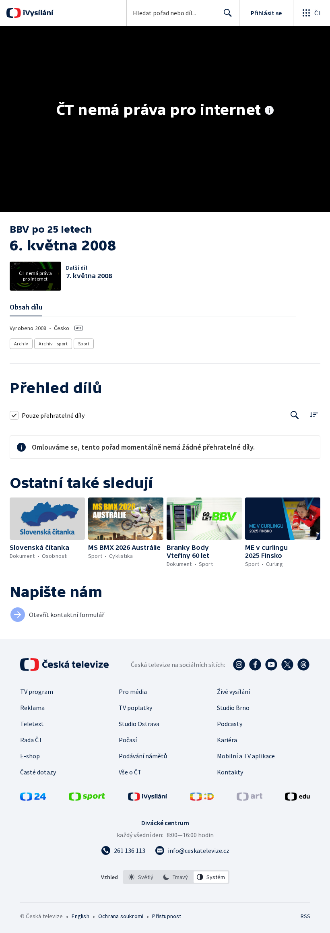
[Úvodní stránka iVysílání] (37, 13)
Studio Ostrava (139, 724)
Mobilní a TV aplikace (246, 756)
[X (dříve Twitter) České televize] (287, 664)
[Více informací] (269, 111)
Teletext (32, 724)
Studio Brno (233, 708)
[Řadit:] (313, 414)
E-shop (30, 756)
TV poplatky (135, 708)
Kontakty (230, 772)
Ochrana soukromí (120, 916)
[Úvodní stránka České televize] (65, 664)
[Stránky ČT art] (249, 798)
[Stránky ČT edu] (297, 798)
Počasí (128, 740)
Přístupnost (166, 916)
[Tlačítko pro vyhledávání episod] (294, 415)
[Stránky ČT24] (33, 798)
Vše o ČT (130, 772)
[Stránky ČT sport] (87, 798)
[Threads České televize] (303, 664)
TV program (36, 691)
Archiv (21, 344)
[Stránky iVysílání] (147, 798)
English (80, 916)
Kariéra (227, 740)
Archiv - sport (53, 344)
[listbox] (176, 877)
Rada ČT (31, 740)
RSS (305, 916)
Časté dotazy (38, 772)
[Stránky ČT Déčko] (202, 798)
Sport (83, 344)
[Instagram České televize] (239, 664)
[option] (141, 877)
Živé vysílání (233, 691)
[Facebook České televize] (255, 664)
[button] (47, 518)
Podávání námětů (143, 756)
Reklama (32, 708)
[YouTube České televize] (271, 664)
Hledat (228, 13)
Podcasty (229, 724)
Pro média (133, 691)
